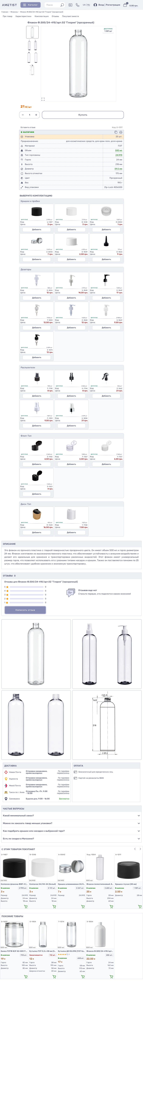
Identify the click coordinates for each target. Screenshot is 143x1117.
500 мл (118, 150)
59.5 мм (118, 168)
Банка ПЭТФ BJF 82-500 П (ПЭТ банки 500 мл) (14, 951)
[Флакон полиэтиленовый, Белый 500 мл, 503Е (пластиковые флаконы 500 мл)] (100, 867)
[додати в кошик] (26, 906)
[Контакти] (77, 5)
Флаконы (14, 12)
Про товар (7, 16)
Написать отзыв (25, 610)
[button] (135, 849)
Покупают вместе (70, 16)
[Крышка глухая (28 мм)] (128, 867)
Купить (82, 114)
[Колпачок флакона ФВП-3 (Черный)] (14, 867)
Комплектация (42, 16)
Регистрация (113, 5)
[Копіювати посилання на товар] (116, 132)
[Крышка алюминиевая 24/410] (71, 867)
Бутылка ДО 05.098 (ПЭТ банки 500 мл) (71, 951)
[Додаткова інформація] (70, 5)
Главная (4, 12)
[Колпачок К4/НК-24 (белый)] (43, 867)
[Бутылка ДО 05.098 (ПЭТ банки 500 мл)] (71, 934)
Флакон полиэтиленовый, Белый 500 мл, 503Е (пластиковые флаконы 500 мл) (99, 884)
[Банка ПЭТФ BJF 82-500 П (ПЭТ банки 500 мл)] (14, 934)
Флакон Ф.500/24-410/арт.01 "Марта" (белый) (99, 951)
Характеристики (23, 16)
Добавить (36, 229)
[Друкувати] (121, 132)
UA (84, 5)
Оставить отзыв (28, 127)
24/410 (118, 155)
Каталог (33, 4)
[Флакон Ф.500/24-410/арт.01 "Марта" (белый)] (100, 934)
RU (88, 5)
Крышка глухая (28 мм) (126, 884)
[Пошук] (62, 5)
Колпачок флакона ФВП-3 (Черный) (14, 884)
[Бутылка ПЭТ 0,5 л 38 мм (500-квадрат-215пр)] (43, 934)
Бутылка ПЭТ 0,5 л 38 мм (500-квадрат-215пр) (42, 951)
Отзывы (55, 16)
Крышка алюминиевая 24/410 (71, 884)
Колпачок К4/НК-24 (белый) (42, 884)
